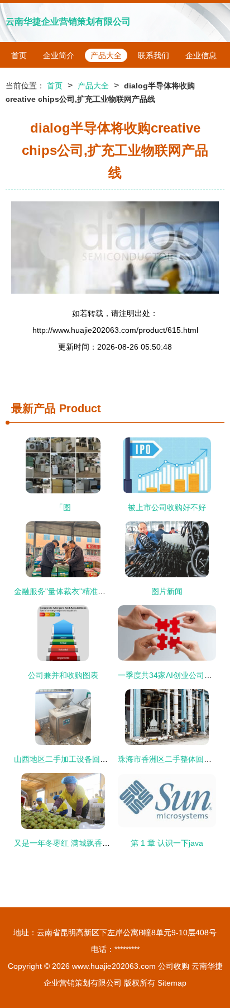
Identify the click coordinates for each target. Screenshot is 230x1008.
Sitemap (171, 982)
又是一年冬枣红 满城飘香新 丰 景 (72, 843)
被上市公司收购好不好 (167, 507)
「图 (63, 507)
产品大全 (106, 55)
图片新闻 (167, 591)
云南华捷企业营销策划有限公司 (68, 21)
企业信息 (201, 55)
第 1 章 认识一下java (167, 843)
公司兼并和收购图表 (63, 675)
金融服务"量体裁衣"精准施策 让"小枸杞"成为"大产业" (105, 591)
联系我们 (153, 55)
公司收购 (173, 966)
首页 (19, 55)
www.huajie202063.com (114, 966)
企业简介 (58, 55)
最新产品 (33, 408)
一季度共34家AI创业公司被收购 (173, 675)
